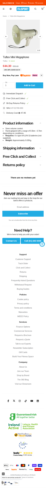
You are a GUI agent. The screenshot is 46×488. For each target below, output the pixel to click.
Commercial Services (23, 331)
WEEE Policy (23, 316)
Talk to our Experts (23, 344)
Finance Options (23, 327)
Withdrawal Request (23, 285)
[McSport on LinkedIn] (37, 401)
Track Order (23, 263)
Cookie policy (23, 299)
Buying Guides (23, 289)
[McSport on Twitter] (14, 401)
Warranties (23, 312)
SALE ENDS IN (8, 3)
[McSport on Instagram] (19, 401)
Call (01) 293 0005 (32, 241)
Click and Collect (23, 268)
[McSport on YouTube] (31, 401)
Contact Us (11, 241)
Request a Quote (23, 340)
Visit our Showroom (23, 384)
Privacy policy (23, 304)
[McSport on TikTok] (25, 401)
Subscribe (23, 214)
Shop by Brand (23, 375)
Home (5, 16)
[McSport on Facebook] (8, 401)
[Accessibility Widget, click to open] (42, 244)
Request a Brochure (23, 335)
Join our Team (23, 371)
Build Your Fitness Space (23, 357)
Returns (23, 272)
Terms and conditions (23, 308)
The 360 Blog (23, 380)
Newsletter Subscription (23, 348)
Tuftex (5, 61)
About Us (23, 367)
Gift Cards (23, 352)
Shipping (23, 276)
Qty (6, 82)
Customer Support (23, 259)
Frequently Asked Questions (23, 280)
